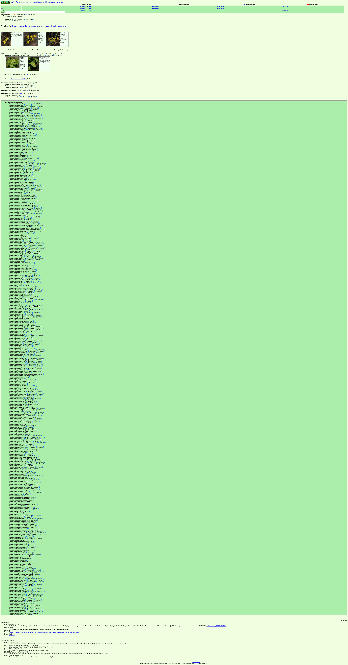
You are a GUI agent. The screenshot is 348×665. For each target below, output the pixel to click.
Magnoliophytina (38, 2)
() (285, 6)
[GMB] (36, 55)
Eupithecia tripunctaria (32, 26)
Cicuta (90, 10)
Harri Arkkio (19, 37)
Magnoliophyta (26, 2)
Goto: (3, 12)
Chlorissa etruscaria (17, 26)
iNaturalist (20, 19)
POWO (16, 21)
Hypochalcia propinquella (48, 26)
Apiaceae (60, 2)
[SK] (20, 76)
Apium (90, 6)
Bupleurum (155, 6)
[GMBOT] (28, 55)
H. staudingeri (61, 26)
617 (33, 55)
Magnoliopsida (50, 2)
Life (13, 2)
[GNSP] (22, 16)
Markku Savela (196, 662)
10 (104, 653)
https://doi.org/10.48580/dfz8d (216, 626)
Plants (18, 2)
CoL (13, 19)
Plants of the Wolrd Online (17, 632)
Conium (82, 6)
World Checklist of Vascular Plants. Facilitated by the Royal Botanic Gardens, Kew (52, 632)
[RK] (21, 55)
